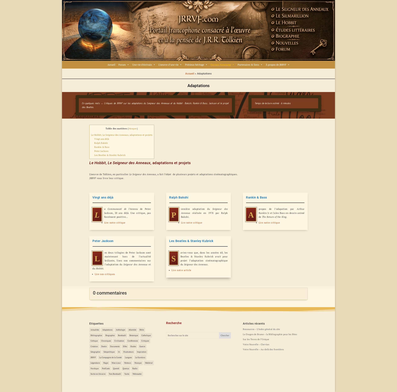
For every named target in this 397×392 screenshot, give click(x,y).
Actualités (95, 330)
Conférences (132, 341)
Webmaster (137, 374)
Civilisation (119, 341)
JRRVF (93, 357)
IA (119, 352)
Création (94, 346)
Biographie (110, 335)
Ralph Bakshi (101, 142)
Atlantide (132, 330)
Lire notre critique (114, 222)
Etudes (133, 346)
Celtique (94, 341)
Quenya (126, 368)
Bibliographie (96, 335)
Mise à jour (116, 363)
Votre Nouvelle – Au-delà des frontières (263, 349)
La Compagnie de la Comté (110, 357)
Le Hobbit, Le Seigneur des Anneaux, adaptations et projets (121, 134)
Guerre (142, 346)
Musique (138, 363)
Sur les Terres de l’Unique (256, 339)
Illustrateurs (128, 352)
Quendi (116, 368)
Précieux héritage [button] (194, 64)
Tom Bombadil (115, 374)
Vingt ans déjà (101, 138)
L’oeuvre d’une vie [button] (168, 64)
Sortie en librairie (98, 374)
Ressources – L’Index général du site (261, 329)
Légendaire (95, 363)
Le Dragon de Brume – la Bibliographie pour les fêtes (270, 334)
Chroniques (106, 341)
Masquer (133, 128)
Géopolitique (109, 352)
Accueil (111, 64)
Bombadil (122, 335)
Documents (115, 346)
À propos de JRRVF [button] (276, 64)
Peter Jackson (101, 151)
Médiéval (149, 363)
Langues (128, 357)
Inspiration (141, 352)
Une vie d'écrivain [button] (142, 64)
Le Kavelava (140, 357)
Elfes (125, 346)
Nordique (95, 368)
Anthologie (120, 330)
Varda (126, 374)
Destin (104, 346)
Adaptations (107, 330)
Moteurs (127, 363)
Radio (134, 368)
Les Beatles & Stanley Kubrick (109, 155)
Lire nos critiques (105, 274)
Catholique (146, 335)
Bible (142, 330)
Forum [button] (122, 64)
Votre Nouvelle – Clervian (256, 344)
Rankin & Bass (101, 146)
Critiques (145, 341)
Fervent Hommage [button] (221, 64)
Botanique (133, 335)
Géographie (95, 352)
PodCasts (106, 368)
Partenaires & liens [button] (248, 64)
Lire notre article (181, 270)
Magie (105, 363)
